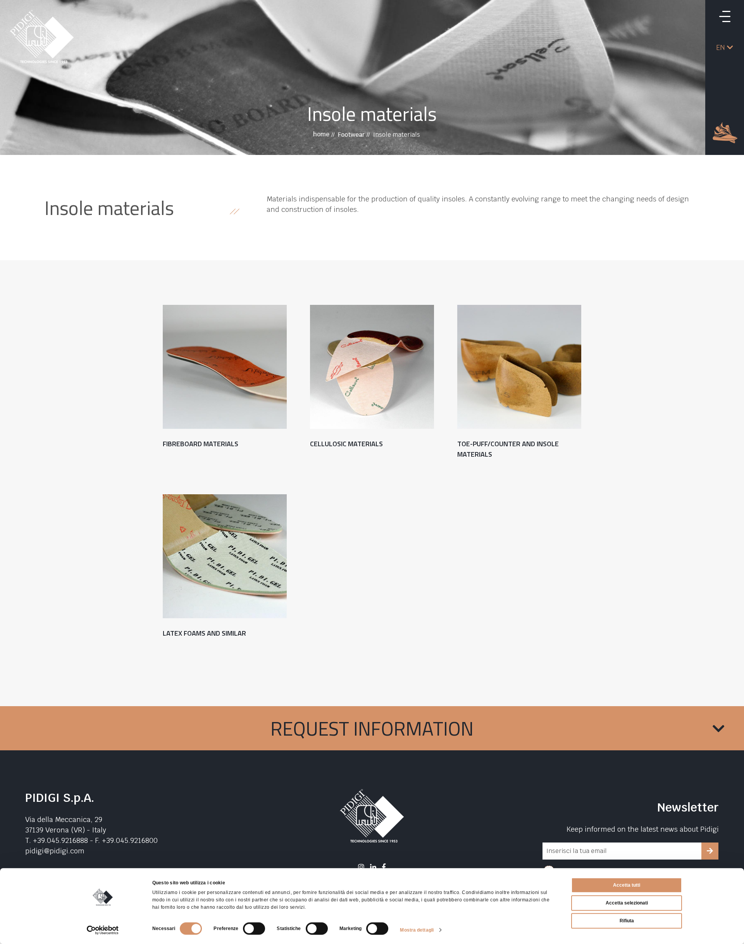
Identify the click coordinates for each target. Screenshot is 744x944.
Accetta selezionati (627, 903)
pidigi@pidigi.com (54, 850)
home (321, 134)
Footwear (351, 135)
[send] (709, 851)
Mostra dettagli (417, 930)
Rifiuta (627, 920)
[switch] (254, 928)
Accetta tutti (626, 885)
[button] (724, 47)
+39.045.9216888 (60, 840)
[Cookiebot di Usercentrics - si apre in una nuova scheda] (103, 930)
